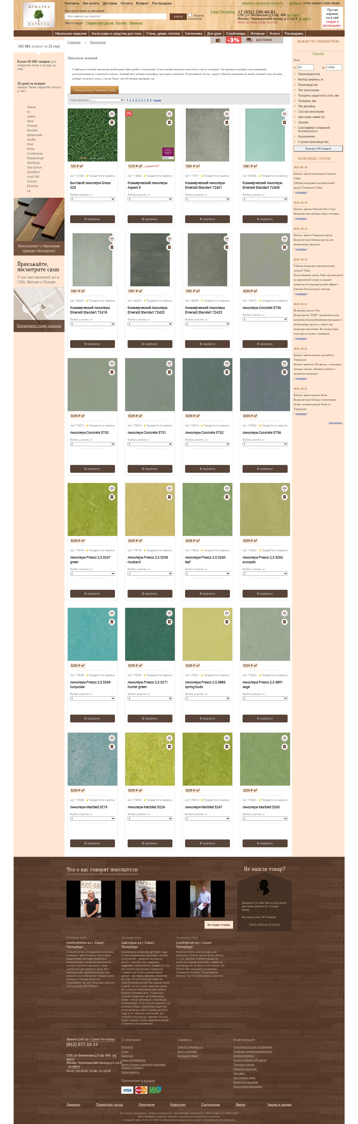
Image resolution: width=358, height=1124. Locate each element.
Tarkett (31, 107)
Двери (240, 1104)
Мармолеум (35, 158)
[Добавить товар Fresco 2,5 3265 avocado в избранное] (285, 497)
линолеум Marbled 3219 (88, 807)
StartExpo (33, 163)
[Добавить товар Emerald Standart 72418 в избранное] (112, 247)
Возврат (142, 3)
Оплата (126, 3)
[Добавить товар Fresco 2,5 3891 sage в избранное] (285, 622)
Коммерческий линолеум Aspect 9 (147, 185)
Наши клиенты (130, 1072)
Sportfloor (33, 172)
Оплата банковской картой (249, 1060)
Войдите (295, 3)
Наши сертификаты (133, 1060)
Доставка (110, 3)
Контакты (72, 3)
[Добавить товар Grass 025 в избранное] (112, 122)
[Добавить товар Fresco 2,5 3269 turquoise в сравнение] (112, 613)
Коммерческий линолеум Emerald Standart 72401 (205, 185)
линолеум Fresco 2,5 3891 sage (263, 684)
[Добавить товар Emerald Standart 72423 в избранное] (227, 247)
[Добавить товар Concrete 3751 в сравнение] (169, 364)
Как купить (91, 3)
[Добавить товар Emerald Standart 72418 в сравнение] (112, 239)
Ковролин (178, 1104)
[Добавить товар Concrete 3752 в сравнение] (227, 364)
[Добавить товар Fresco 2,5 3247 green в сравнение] (112, 488)
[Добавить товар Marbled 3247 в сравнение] (227, 738)
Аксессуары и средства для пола (116, 33)
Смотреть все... (336, 423)
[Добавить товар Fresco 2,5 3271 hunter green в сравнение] (169, 613)
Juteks (31, 116)
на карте (293, 15)
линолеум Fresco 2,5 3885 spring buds (205, 684)
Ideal (30, 121)
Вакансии (127, 1055)
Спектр (32, 181)
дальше (157, 100)
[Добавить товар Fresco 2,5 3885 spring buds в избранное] (227, 622)
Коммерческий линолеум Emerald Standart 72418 (90, 310)
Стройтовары (235, 33)
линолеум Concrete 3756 (262, 432)
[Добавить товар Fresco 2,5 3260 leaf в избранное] (227, 497)
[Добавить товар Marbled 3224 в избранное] (169, 747)
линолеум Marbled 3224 (146, 807)
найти (178, 16)
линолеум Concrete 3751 (147, 432)
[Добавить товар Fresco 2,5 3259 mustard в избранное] (169, 497)
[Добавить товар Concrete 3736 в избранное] (285, 247)
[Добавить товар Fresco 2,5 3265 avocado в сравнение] (285, 488)
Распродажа (162, 3)
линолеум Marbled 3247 (203, 807)
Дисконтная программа (247, 1086)
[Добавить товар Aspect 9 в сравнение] (169, 114)
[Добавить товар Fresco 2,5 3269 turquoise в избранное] (112, 622)
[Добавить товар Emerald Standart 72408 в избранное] (285, 122)
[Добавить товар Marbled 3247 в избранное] (227, 747)
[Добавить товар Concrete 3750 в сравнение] (112, 364)
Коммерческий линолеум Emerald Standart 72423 (205, 310)
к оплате (148, 1081)
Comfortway (35, 153)
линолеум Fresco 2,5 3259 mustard (148, 559)
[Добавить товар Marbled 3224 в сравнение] (169, 738)
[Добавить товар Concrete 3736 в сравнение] (285, 239)
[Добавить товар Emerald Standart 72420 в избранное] (169, 247)
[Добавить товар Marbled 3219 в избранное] (112, 747)
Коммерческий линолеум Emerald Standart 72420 (147, 310)
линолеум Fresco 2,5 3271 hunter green (148, 684)
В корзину (92, 219)
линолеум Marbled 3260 (261, 807)
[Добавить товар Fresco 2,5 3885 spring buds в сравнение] (227, 613)
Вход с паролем (187, 1051)
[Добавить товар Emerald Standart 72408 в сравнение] (285, 114)
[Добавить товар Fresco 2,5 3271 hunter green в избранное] (169, 622)
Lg (28, 190)
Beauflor (32, 130)
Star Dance (34, 167)
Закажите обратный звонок (261, 3)
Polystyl (32, 126)
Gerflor (31, 139)
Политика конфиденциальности (252, 1051)
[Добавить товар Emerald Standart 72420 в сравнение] (169, 239)
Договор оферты (243, 1055)
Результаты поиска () (94, 90)
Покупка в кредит (244, 1064)
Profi (30, 144)
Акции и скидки (280, 1104)
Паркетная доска (99, 23)
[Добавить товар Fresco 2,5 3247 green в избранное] (112, 497)
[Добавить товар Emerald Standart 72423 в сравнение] (227, 239)
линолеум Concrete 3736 (262, 308)
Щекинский (34, 135)
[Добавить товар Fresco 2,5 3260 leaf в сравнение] (227, 488)
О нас (125, 1051)
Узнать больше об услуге (264, 924)
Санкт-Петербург (223, 12)
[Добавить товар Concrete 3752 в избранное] (227, 372)
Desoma (32, 186)
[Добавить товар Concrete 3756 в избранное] (285, 372)
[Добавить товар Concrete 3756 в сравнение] (285, 364)
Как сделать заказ (244, 1077)
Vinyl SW (33, 176)
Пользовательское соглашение (252, 1046)
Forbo (31, 149)
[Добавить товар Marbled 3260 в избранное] (285, 747)
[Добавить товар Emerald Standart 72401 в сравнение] (227, 114)
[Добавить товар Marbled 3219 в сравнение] (112, 738)
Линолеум (147, 1104)
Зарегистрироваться (190, 1046)
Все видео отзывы (218, 924)
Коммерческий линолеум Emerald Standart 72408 (262, 185)
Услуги (275, 33)
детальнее (301, 192)
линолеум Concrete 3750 (89, 432)
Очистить (318, 53)
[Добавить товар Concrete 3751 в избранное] (169, 372)
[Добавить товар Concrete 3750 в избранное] (112, 372)
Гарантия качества (244, 1068)
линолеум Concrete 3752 (204, 432)
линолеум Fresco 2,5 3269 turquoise (90, 684)
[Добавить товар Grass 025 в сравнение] (112, 114)
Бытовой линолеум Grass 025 (90, 185)
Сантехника (193, 33)
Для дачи (214, 33)
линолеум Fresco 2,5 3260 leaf (205, 559)
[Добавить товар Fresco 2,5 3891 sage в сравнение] (285, 613)
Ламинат (136, 23)
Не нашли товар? (188, 1055)
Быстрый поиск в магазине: (85, 11)
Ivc (29, 112)
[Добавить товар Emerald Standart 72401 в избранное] (227, 122)
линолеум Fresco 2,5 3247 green (90, 559)
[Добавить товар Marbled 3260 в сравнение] (285, 738)
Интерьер (257, 33)
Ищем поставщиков (245, 1082)
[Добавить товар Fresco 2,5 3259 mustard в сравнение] (169, 488)
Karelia (121, 23)
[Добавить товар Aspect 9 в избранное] (169, 122)
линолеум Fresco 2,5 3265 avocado (263, 559)
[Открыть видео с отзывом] (90, 898)
